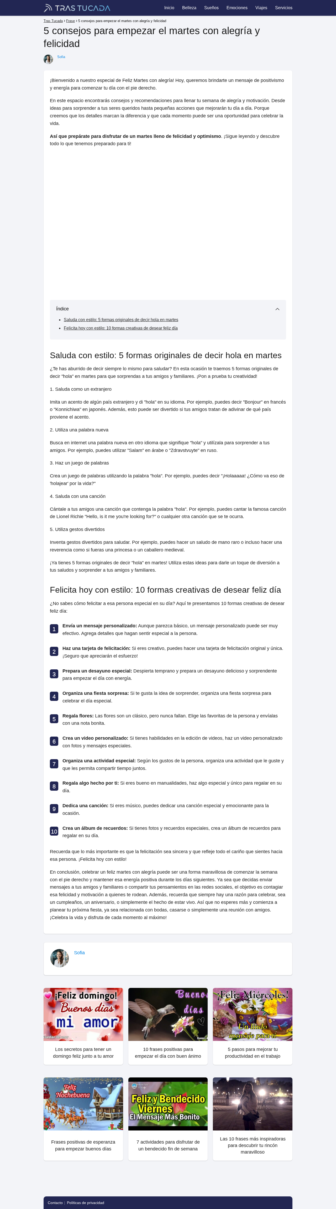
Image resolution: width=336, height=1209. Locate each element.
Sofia (61, 57)
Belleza (189, 8)
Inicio (169, 8)
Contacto (55, 1203)
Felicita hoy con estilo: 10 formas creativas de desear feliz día (121, 328)
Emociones (237, 8)
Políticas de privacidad (85, 1203)
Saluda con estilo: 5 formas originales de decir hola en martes (121, 319)
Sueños (211, 8)
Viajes (261, 8)
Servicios (283, 8)
